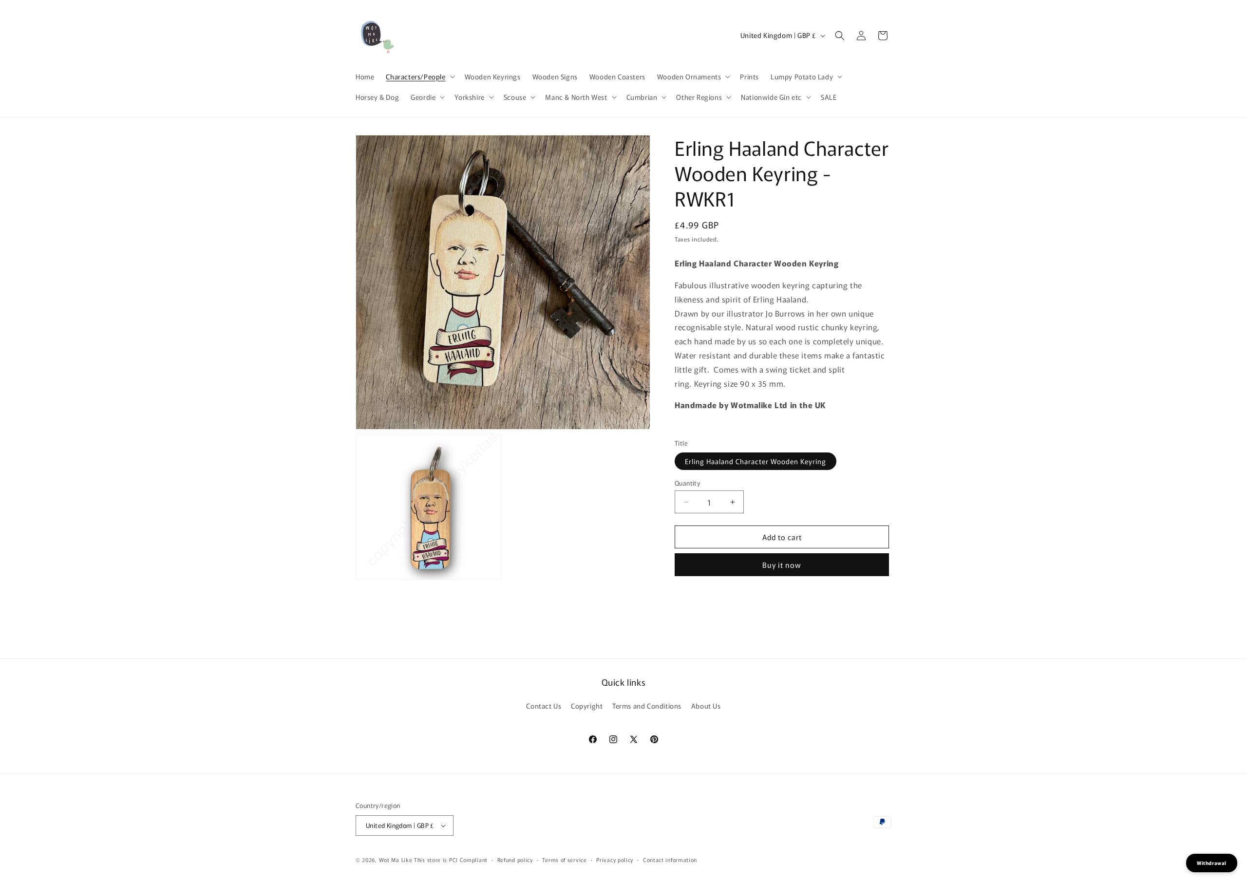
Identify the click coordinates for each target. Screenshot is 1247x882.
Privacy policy (614, 859)
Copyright (587, 706)
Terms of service (564, 859)
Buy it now (781, 565)
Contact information (670, 859)
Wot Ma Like (396, 859)
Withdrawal (1212, 862)
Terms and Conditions (646, 706)
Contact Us (543, 706)
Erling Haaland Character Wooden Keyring (755, 461)
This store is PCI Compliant (451, 859)
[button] (419, 76)
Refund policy (515, 859)
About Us (706, 706)
